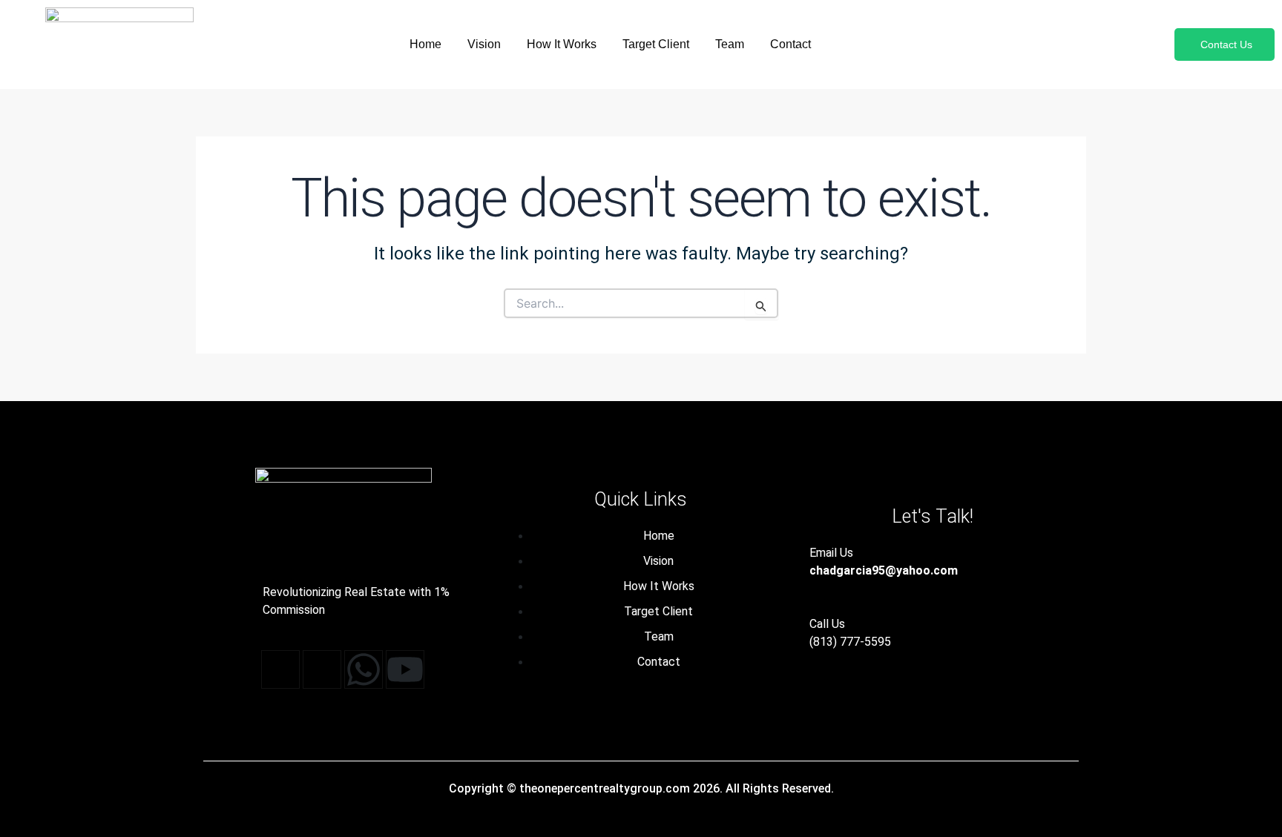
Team (729, 44)
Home (425, 44)
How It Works (561, 44)
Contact (790, 44)
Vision (484, 44)
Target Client (655, 44)
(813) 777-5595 (850, 642)
